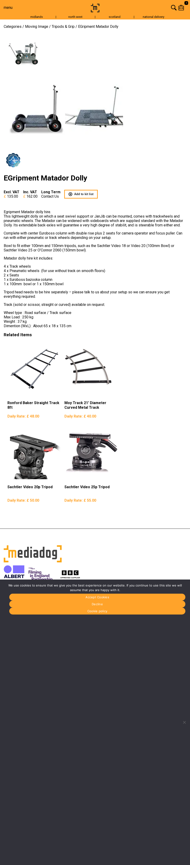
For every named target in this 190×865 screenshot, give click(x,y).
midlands (36, 17)
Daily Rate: (23, 416)
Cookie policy (97, 611)
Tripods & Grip (63, 26)
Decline (97, 604)
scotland (114, 17)
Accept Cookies (97, 597)
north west (75, 17)
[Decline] (184, 722)
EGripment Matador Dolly (98, 26)
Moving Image (36, 26)
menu (8, 7)
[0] (145, 7)
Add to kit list (83, 194)
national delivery (153, 17)
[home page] (95, 11)
